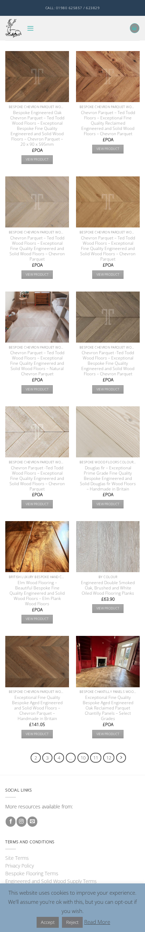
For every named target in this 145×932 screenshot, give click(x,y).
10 (83, 758)
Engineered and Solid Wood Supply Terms (51, 881)
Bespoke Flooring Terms (31, 873)
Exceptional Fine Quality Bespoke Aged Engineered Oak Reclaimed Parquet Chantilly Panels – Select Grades (108, 708)
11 (95, 758)
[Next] (121, 758)
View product (37, 159)
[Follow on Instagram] (21, 822)
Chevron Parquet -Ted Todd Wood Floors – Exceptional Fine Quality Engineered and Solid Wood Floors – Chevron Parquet (37, 478)
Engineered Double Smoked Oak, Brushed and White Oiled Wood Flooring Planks (108, 588)
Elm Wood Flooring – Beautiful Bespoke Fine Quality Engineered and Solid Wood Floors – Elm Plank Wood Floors (37, 593)
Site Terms (17, 858)
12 (108, 758)
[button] (30, 28)
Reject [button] (72, 922)
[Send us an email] (32, 822)
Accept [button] (48, 922)
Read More (97, 921)
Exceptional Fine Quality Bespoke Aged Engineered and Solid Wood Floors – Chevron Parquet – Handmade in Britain (37, 708)
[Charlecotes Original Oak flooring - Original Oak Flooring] (13, 28)
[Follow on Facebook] (10, 822)
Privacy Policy (19, 865)
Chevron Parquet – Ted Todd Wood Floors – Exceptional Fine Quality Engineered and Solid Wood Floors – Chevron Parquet (37, 248)
